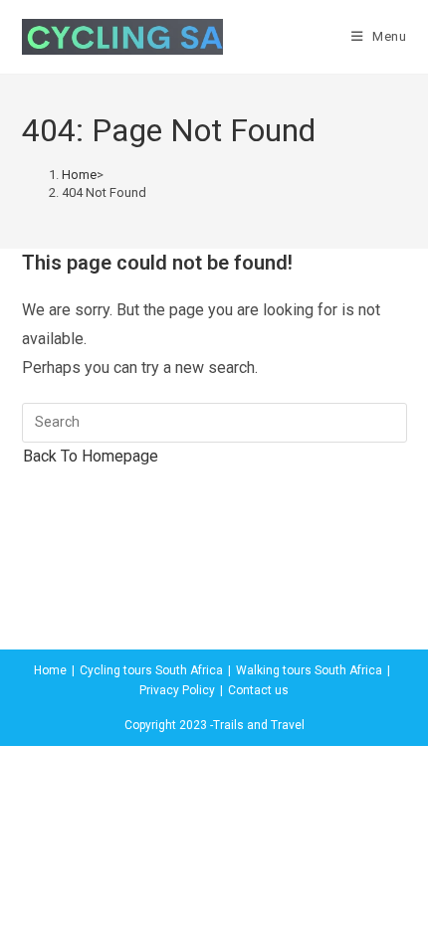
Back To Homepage (90, 456)
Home (50, 670)
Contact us (258, 690)
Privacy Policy (177, 690)
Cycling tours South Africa (151, 670)
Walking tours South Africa (309, 670)
